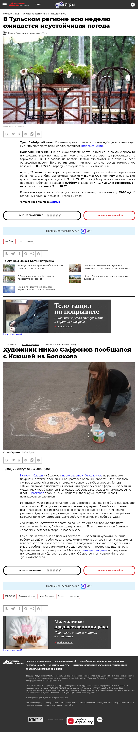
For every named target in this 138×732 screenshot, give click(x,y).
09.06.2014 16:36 (11, 13)
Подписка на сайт (35, 665)
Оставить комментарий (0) (109, 215)
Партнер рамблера (55, 719)
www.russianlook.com (14, 126)
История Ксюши (31, 475)
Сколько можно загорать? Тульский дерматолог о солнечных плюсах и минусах (107, 266)
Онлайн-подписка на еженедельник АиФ (102, 661)
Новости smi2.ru (14, 334)
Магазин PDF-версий (65, 661)
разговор (37, 493)
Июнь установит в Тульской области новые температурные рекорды (40, 266)
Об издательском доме (38, 661)
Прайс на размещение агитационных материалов (100, 665)
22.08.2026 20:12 (11, 344)
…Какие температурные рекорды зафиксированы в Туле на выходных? (37, 288)
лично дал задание (94, 550)
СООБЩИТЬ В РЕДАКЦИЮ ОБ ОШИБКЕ (44, 669)
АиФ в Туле (28, 452)
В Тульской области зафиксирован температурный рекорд (36, 277)
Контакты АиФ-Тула (59, 665)
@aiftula (55, 201)
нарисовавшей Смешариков (82, 475)
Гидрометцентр (92, 146)
